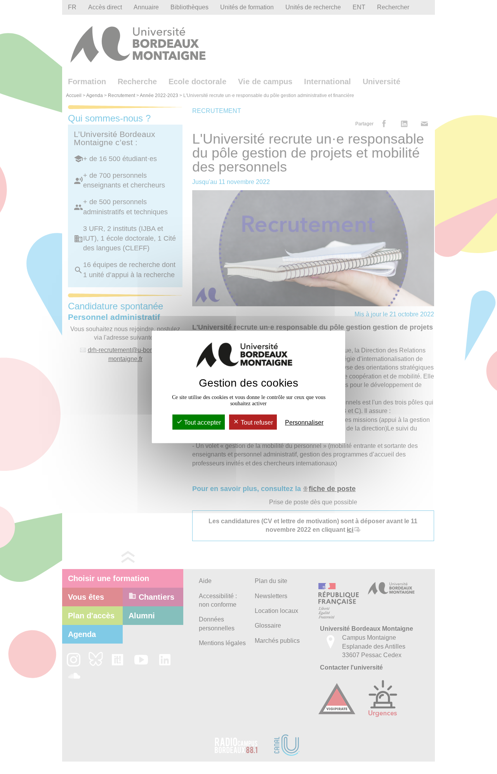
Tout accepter (201, 422)
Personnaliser (304, 422)
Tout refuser (256, 422)
